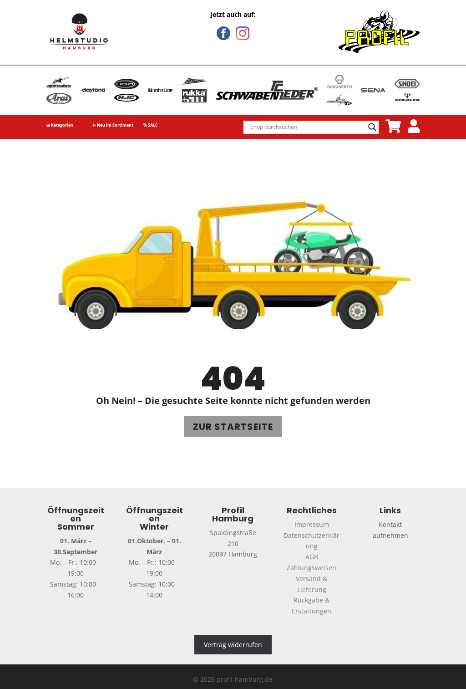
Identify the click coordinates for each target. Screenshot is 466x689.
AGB (311, 556)
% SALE (150, 125)
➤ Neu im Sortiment (112, 125)
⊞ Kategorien (59, 125)
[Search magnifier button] (372, 127)
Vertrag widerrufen (233, 645)
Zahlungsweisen (311, 567)
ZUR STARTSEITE (233, 426)
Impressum (311, 524)
